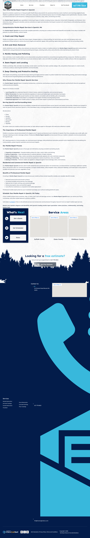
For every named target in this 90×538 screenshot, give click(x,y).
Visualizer (42, 5)
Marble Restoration (7, 401)
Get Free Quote (65, 5)
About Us (52, 5)
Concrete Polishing (23, 404)
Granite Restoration (7, 405)
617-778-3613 (79, 6)
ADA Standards (34, 532)
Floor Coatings (22, 406)
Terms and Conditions (52, 532)
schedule (12, 202)
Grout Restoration (23, 402)
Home (21, 5)
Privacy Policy (42, 532)
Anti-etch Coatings (7, 403)
